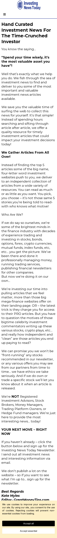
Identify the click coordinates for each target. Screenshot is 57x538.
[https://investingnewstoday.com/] (28, 5)
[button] (4, 14)
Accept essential (28, 531)
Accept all (28, 523)
